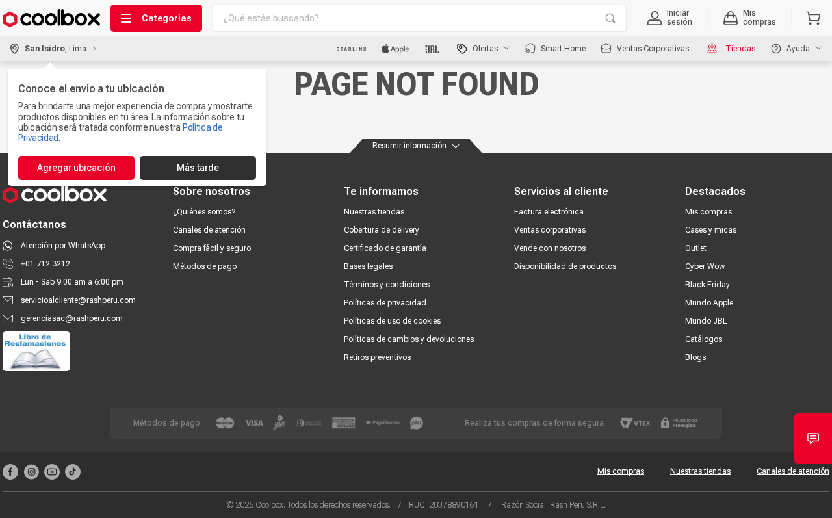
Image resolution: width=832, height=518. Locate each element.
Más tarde (198, 167)
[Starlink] (351, 48)
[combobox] (420, 18)
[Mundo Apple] (395, 48)
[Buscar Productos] (610, 18)
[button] (670, 18)
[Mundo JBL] (433, 48)
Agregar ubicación (76, 167)
